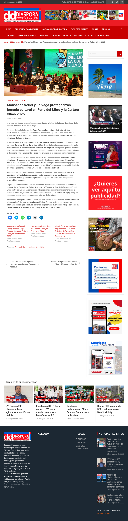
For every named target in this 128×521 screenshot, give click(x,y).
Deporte (44, 35)
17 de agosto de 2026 (105, 416)
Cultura (10, 35)
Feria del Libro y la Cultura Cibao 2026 (29, 247)
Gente (95, 29)
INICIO (8, 29)
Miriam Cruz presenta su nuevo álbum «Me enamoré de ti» (64, 262)
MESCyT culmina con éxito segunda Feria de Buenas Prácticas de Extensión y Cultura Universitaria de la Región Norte (65, 231)
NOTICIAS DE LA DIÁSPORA (54, 29)
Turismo (106, 29)
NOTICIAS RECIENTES (111, 433)
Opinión (56, 35)
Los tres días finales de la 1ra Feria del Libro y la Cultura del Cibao (40, 228)
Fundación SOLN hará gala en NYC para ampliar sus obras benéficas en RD (48, 411)
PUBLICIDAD (66, 2)
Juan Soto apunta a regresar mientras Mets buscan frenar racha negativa (24, 264)
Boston (71, 397)
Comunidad (12, 101)
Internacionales (27, 35)
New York (10, 397)
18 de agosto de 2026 (75, 419)
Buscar (119, 54)
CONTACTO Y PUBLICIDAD (97, 35)
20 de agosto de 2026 (44, 419)
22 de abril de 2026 (14, 119)
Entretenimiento (79, 29)
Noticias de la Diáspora (16, 400)
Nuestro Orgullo (72, 35)
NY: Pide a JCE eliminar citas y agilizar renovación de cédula (18, 411)
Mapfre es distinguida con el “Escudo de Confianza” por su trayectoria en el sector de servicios (115, 481)
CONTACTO (78, 2)
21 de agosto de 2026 (14, 419)
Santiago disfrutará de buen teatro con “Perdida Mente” (115, 497)
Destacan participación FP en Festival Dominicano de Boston (78, 411)
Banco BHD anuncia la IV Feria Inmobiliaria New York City (109, 409)
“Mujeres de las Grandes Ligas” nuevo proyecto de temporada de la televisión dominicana (115, 445)
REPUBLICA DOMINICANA (26, 29)
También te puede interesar (21, 382)
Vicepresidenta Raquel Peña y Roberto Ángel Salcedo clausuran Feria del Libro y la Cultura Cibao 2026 (17, 231)
